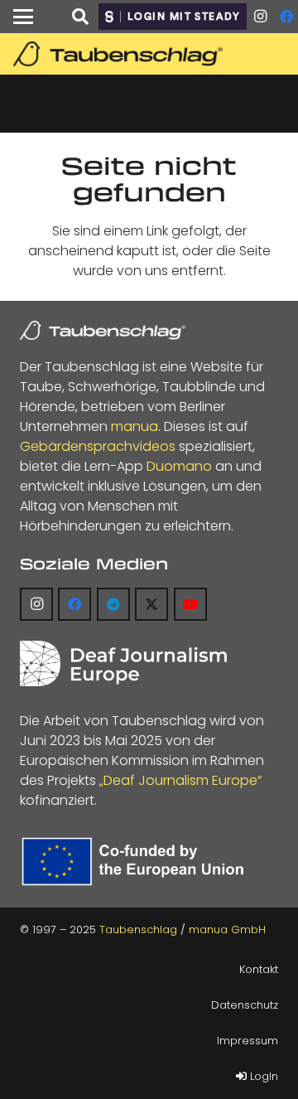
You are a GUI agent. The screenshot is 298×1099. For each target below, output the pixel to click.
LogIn (262, 1076)
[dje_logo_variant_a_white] (123, 663)
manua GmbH (227, 929)
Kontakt (258, 969)
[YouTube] (190, 604)
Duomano (179, 466)
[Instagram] (260, 16)
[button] (23, 17)
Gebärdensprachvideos (97, 446)
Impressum (247, 1040)
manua (134, 426)
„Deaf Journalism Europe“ (180, 780)
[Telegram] (113, 604)
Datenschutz (244, 1005)
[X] (151, 604)
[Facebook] (74, 604)
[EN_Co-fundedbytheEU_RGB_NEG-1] (136, 861)
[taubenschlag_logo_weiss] (102, 331)
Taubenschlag (138, 929)
